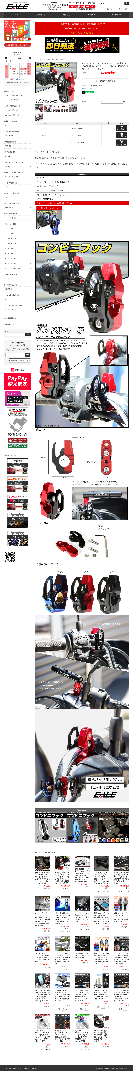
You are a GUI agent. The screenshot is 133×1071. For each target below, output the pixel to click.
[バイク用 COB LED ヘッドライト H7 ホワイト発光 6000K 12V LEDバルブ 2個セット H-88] (101, 980)
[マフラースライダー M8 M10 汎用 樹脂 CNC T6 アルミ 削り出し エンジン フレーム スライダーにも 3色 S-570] (101, 1021)
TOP (16, 15)
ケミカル (7, 299)
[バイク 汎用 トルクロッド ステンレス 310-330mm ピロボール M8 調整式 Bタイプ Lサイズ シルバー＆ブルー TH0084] (82, 980)
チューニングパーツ (11, 177)
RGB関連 (8, 146)
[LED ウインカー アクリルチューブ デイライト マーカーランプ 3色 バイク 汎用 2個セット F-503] (121, 903)
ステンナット (9, 253)
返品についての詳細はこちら (93, 85)
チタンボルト (9, 228)
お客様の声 (91, 15)
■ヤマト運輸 (76, 33)
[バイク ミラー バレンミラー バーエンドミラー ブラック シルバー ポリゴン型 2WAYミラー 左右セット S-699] (62, 943)
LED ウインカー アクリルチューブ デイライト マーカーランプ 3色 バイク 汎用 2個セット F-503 (121, 917)
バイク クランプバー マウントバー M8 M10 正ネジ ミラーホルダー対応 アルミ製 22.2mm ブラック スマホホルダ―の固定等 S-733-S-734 (42, 919)
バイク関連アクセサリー (58, 59)
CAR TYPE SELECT (11, 324)
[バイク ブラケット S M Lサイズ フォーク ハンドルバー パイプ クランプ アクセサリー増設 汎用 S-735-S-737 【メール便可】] (62, 863)
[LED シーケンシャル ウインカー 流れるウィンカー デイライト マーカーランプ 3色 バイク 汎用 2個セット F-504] (101, 943)
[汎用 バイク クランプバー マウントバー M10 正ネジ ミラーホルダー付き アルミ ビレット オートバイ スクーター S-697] (42, 863)
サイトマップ (116, 15)
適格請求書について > (17, 45)
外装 (6, 197)
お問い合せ (66, 15)
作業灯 (7, 125)
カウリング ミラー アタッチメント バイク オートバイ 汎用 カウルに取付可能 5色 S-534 (42, 957)
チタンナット (9, 248)
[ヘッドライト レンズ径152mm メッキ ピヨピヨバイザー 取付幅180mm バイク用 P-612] (82, 903)
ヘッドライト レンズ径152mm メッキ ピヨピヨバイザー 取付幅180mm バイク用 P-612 (82, 917)
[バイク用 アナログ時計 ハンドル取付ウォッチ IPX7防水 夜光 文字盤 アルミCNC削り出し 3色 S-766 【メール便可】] (121, 943)
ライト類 (7, 166)
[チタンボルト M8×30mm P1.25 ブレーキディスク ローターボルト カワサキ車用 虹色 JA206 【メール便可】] (82, 1021)
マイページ (112, 9)
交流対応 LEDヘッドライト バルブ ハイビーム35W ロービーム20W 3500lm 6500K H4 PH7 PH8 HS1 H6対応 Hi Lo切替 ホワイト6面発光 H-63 (82, 875)
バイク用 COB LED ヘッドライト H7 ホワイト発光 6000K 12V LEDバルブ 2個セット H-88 (101, 995)
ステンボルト (9, 233)
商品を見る (47, 889)
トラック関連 (9, 135)
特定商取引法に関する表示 (31, 1068)
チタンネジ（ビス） (11, 238)
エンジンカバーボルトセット (14, 268)
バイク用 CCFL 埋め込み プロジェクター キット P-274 (82, 955)
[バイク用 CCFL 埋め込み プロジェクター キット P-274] (82, 943)
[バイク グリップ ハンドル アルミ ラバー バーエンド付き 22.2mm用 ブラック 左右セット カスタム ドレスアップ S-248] (101, 863)
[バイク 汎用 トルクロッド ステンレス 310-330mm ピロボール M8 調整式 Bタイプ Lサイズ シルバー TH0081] (121, 863)
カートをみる (125, 9)
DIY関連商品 (9, 207)
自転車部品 (8, 289)
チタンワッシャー (10, 258)
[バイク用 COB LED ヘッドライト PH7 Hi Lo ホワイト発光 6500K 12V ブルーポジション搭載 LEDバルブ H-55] (62, 903)
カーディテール (10, 279)
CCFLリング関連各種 (12, 115)
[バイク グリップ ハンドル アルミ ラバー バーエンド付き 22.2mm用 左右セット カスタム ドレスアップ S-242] (62, 1021)
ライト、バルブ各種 (11, 100)
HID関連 (7, 156)
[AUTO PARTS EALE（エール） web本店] (17, 10)
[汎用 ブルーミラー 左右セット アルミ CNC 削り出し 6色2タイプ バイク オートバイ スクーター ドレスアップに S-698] (101, 903)
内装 (6, 187)
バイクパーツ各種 (45, 59)
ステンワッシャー (10, 263)
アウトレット (9, 309)
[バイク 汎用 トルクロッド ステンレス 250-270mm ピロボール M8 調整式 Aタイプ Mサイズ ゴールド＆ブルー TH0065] (121, 980)
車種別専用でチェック (13, 318)
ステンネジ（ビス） (11, 243)
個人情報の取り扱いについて (13, 1068)
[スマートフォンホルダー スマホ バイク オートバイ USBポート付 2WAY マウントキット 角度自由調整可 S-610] (62, 980)
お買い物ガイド (41, 15)
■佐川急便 (88, 33)
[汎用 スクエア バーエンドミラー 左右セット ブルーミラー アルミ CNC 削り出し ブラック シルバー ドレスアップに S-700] (42, 980)
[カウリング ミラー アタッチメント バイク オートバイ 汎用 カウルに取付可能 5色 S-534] (42, 943)
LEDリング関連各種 (11, 110)
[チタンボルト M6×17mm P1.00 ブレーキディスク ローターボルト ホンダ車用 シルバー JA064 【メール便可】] (42, 1021)
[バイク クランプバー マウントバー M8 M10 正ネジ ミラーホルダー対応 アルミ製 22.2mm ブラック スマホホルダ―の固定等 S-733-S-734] (42, 903)
